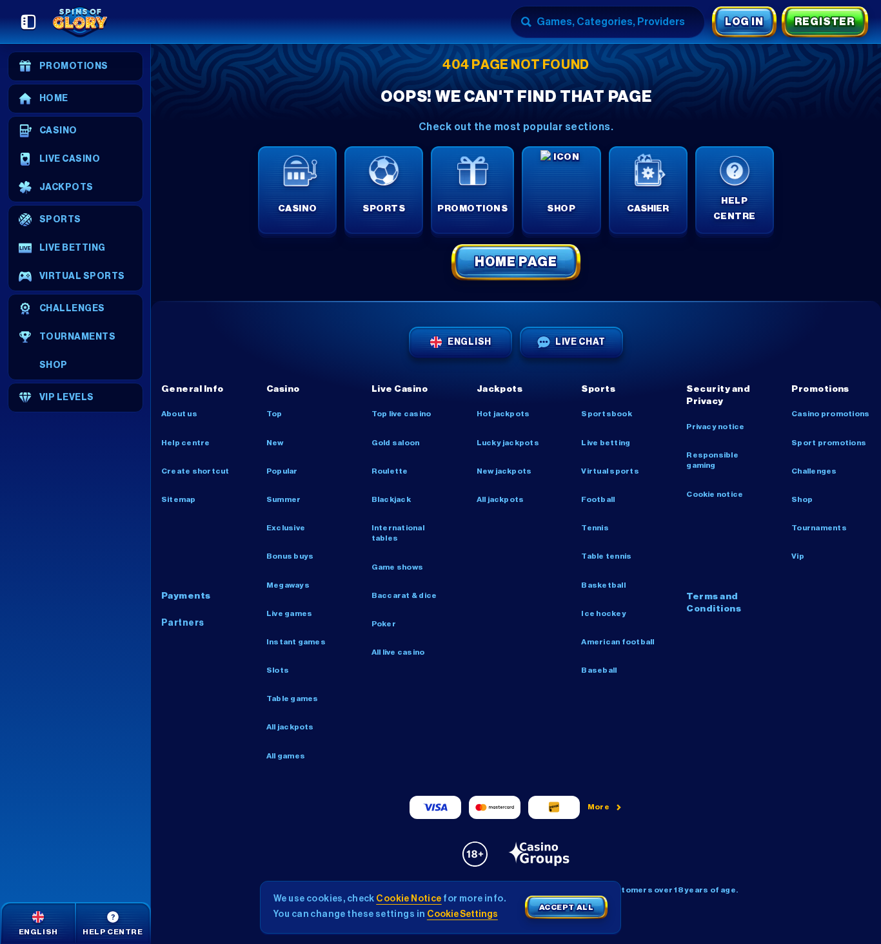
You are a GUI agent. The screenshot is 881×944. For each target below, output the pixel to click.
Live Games (289, 613)
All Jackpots (290, 727)
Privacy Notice (715, 426)
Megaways (288, 585)
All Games (285, 756)
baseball (599, 670)
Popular (282, 471)
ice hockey (603, 613)
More (599, 807)
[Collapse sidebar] (28, 22)
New (275, 443)
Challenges (813, 471)
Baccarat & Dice (404, 595)
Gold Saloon (395, 443)
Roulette (389, 471)
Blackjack (391, 499)
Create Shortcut (195, 471)
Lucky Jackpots (508, 443)
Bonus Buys (289, 556)
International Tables (397, 533)
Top (274, 414)
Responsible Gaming (712, 460)
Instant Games (296, 642)
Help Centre (185, 443)
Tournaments (819, 528)
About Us (179, 414)
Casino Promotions (830, 414)
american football (617, 642)
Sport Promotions (828, 443)
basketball (603, 585)
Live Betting (605, 443)
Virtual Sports (609, 471)
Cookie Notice (714, 494)
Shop (802, 499)
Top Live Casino (401, 414)
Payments (186, 596)
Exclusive (285, 528)
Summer (283, 499)
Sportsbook (606, 414)
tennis (594, 528)
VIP (797, 556)
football (598, 499)
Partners (182, 623)
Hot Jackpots (503, 414)
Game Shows (397, 567)
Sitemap (178, 499)
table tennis (606, 556)
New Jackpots (504, 471)
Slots (277, 670)
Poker (383, 624)
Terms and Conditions (713, 603)
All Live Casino (398, 652)
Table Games (292, 698)
